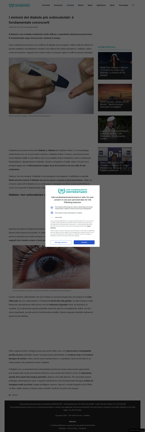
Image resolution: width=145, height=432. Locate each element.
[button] (72, 217)
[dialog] (72, 216)
